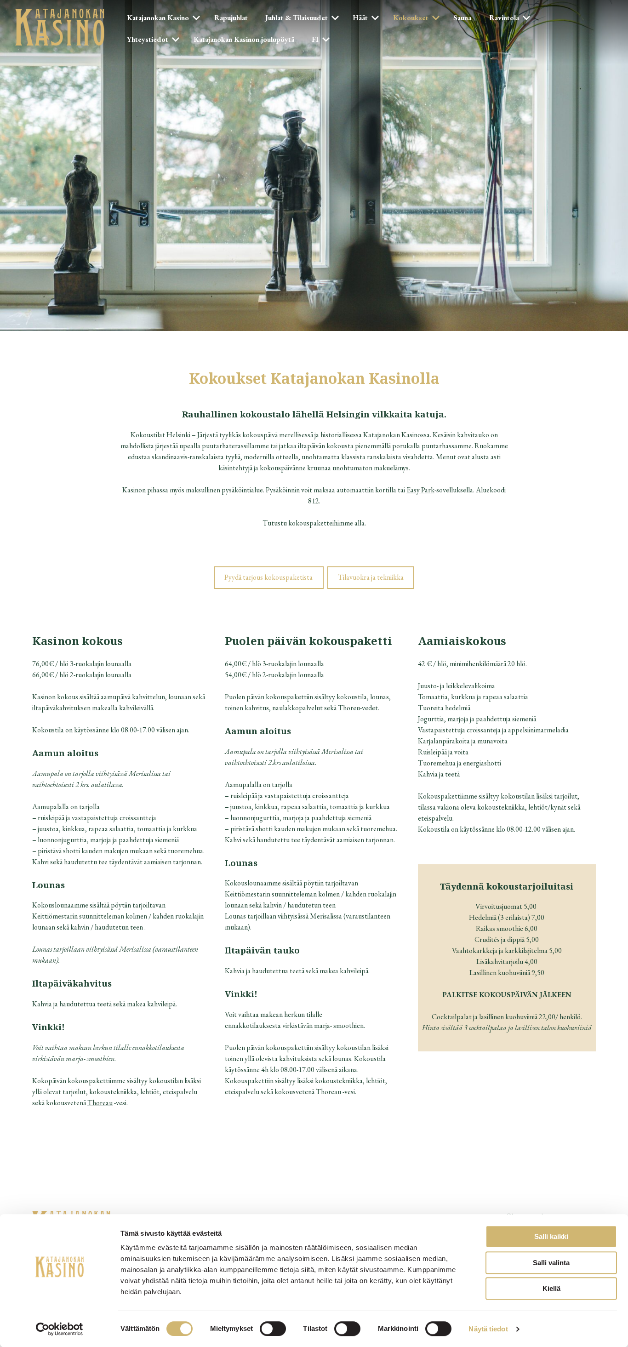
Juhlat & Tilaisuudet (296, 18)
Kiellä (551, 1288)
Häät (360, 18)
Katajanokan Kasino (158, 18)
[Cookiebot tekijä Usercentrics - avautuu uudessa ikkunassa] (59, 1329)
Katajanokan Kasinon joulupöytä (244, 39)
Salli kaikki (551, 1236)
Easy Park (420, 490)
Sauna (462, 18)
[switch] (273, 1328)
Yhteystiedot (147, 39)
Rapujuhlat (231, 18)
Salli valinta (551, 1263)
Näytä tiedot (488, 1329)
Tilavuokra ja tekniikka (371, 577)
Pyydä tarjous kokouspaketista (268, 577)
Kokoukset (410, 18)
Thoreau (100, 1102)
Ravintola (504, 18)
